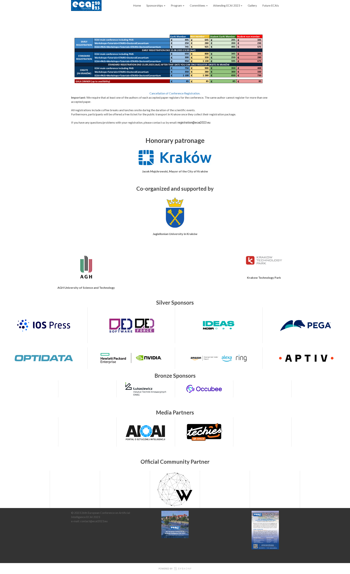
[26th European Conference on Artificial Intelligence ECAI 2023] (86, 5)
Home (137, 5)
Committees (198, 5)
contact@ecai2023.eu (94, 521)
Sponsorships (155, 5)
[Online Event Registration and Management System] (175, 569)
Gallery (252, 5)
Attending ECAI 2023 (226, 5)
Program (176, 5)
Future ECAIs (270, 5)
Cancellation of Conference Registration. (175, 93)
